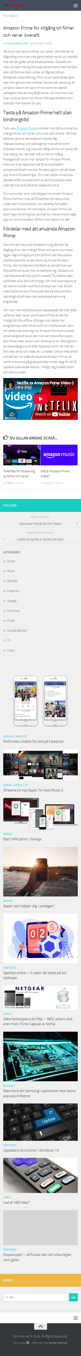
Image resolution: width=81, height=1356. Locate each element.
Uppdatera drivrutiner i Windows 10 (31, 1150)
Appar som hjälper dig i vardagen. (29, 906)
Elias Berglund (17, 43)
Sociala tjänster (17, 630)
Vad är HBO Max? (16, 1202)
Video (13, 16)
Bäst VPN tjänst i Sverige (22, 839)
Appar (11, 561)
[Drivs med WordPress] (27, 1342)
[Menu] (75, 5)
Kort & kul (13, 611)
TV (4, 16)
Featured (13, 591)
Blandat (12, 581)
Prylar (11, 621)
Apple (11, 571)
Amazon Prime (26, 128)
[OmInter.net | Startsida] (17, 5)
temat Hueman (58, 1342)
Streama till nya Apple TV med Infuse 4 (33, 790)
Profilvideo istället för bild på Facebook (33, 741)
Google (12, 601)
